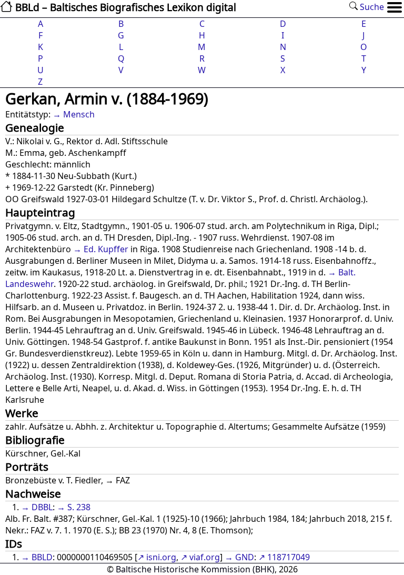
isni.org (161, 557)
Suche (371, 7)
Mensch (79, 114)
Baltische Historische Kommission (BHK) (195, 569)
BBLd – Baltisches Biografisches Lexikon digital (124, 7)
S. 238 (78, 507)
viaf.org (204, 557)
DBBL (42, 507)
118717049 (288, 557)
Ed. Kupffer (106, 249)
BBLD (42, 557)
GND (244, 557)
